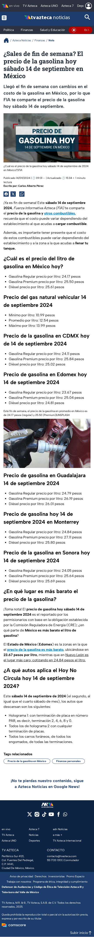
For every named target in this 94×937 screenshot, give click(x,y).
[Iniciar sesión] (88, 6)
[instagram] (37, 816)
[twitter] (29, 816)
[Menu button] (6, 17)
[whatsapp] (65, 815)
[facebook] (58, 816)
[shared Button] (21, 194)
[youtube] (51, 816)
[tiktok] (44, 816)
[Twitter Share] (13, 194)
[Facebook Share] (6, 194)
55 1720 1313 (54, 860)
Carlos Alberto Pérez (31, 185)
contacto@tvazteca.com (62, 856)
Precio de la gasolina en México (27, 761)
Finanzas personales (68, 761)
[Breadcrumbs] (7, 40)
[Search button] (87, 17)
